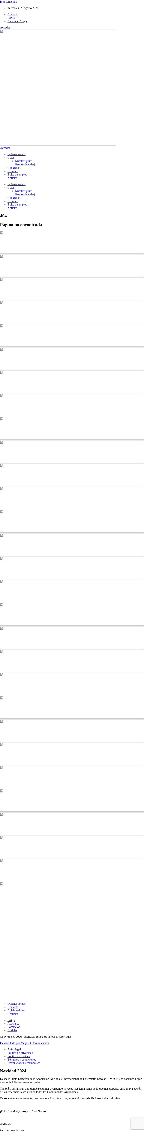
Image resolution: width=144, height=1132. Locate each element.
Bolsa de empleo (17, 174)
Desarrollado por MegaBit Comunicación (24, 1043)
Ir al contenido (8, 1)
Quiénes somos (17, 154)
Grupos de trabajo (25, 164)
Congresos (14, 167)
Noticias (12, 177)
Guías (11, 157)
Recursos (13, 171)
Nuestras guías (23, 161)
